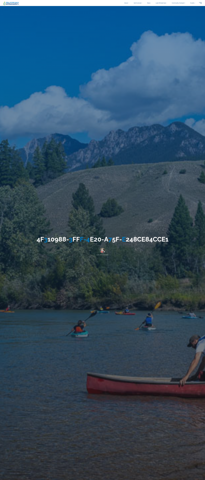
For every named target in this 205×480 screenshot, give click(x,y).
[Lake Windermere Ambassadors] (11, 3)
